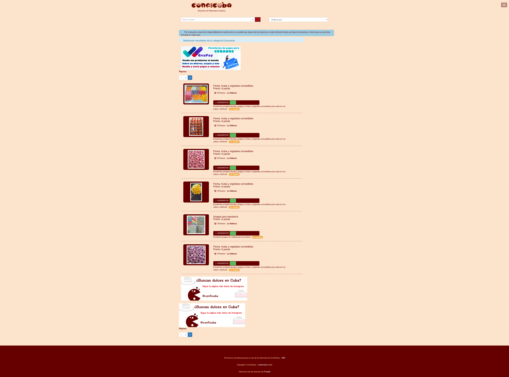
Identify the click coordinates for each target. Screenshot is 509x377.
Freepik (267, 371)
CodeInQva (262, 364)
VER (283, 357)
